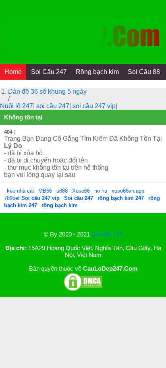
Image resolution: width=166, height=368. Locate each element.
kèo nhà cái (20, 191)
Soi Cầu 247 (49, 71)
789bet (12, 198)
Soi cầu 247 (106, 234)
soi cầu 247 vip (94, 106)
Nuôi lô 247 (16, 106)
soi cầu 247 (52, 106)
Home (13, 71)
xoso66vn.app (129, 191)
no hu (101, 191)
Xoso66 (81, 191)
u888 (62, 191)
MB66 (45, 191)
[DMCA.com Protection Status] (83, 289)
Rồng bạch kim (97, 71)
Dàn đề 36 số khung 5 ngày (47, 91)
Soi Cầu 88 (144, 71)
